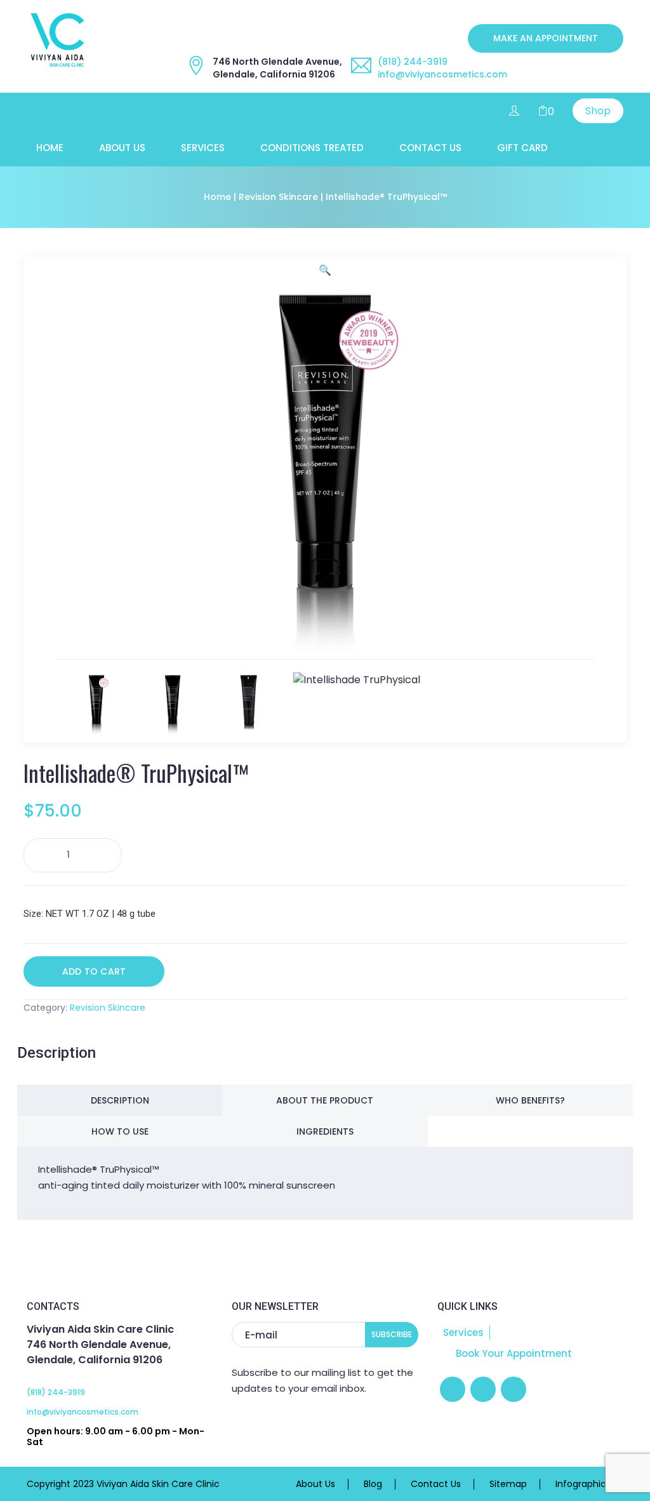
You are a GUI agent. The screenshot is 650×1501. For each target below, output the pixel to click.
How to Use (120, 1131)
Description (120, 1100)
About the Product (324, 1100)
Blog (373, 1484)
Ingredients (325, 1131)
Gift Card (522, 148)
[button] (325, 270)
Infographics (583, 1484)
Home (49, 148)
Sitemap (508, 1484)
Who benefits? (530, 1100)
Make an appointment (545, 38)
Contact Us (430, 148)
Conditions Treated (312, 148)
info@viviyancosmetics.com (442, 74)
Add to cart (94, 971)
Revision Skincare (278, 196)
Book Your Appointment (512, 1353)
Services (203, 148)
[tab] (119, 1100)
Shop (598, 110)
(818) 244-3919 (413, 61)
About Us (122, 148)
